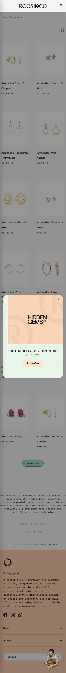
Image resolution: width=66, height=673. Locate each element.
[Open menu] (7, 6)
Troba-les (33, 363)
